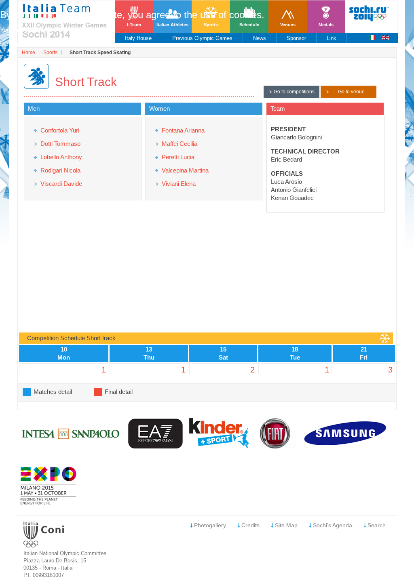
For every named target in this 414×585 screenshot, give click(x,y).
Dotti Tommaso (60, 143)
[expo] (48, 502)
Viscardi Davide (61, 183)
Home (28, 52)
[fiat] (275, 446)
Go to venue (351, 92)
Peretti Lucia (178, 157)
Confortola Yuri (59, 130)
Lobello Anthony (61, 157)
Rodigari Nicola (60, 170)
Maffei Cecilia (179, 143)
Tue (295, 357)
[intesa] (71, 446)
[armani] (156, 446)
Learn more (129, 29)
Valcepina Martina (185, 170)
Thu (149, 357)
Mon (63, 357)
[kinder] (219, 445)
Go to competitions (294, 92)
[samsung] (346, 446)
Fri (364, 357)
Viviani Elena (179, 183)
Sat (223, 357)
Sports (50, 52)
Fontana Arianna (183, 130)
